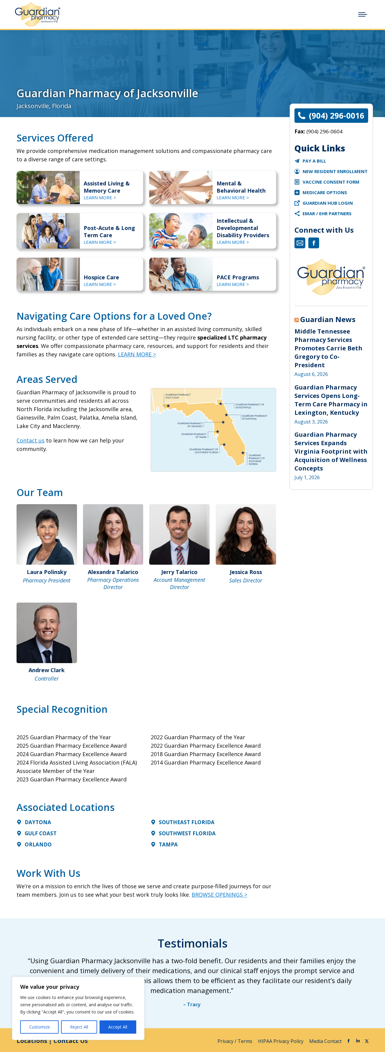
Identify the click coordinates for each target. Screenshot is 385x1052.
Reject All (79, 1027)
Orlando (38, 844)
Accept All (117, 1027)
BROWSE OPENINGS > (219, 894)
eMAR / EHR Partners (327, 213)
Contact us (31, 440)
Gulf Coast (41, 833)
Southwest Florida (187, 833)
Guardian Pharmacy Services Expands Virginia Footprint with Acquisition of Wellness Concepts (331, 451)
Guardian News (328, 319)
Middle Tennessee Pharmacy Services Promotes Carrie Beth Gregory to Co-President (328, 348)
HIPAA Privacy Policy (281, 1041)
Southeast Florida (186, 822)
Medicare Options (325, 192)
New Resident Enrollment (335, 171)
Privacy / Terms (235, 1041)
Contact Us (71, 1041)
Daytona (38, 822)
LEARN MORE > (100, 197)
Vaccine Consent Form (331, 182)
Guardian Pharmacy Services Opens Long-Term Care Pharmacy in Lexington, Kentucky (331, 400)
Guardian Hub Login (328, 203)
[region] (78, 1008)
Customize (39, 1027)
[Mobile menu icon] (363, 14)
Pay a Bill (314, 161)
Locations (32, 1041)
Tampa (168, 844)
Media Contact (325, 1041)
